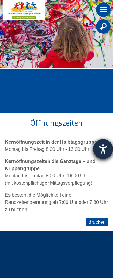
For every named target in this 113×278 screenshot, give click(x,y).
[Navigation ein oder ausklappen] (103, 9)
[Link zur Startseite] (24, 10)
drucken (97, 222)
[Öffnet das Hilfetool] (103, 149)
